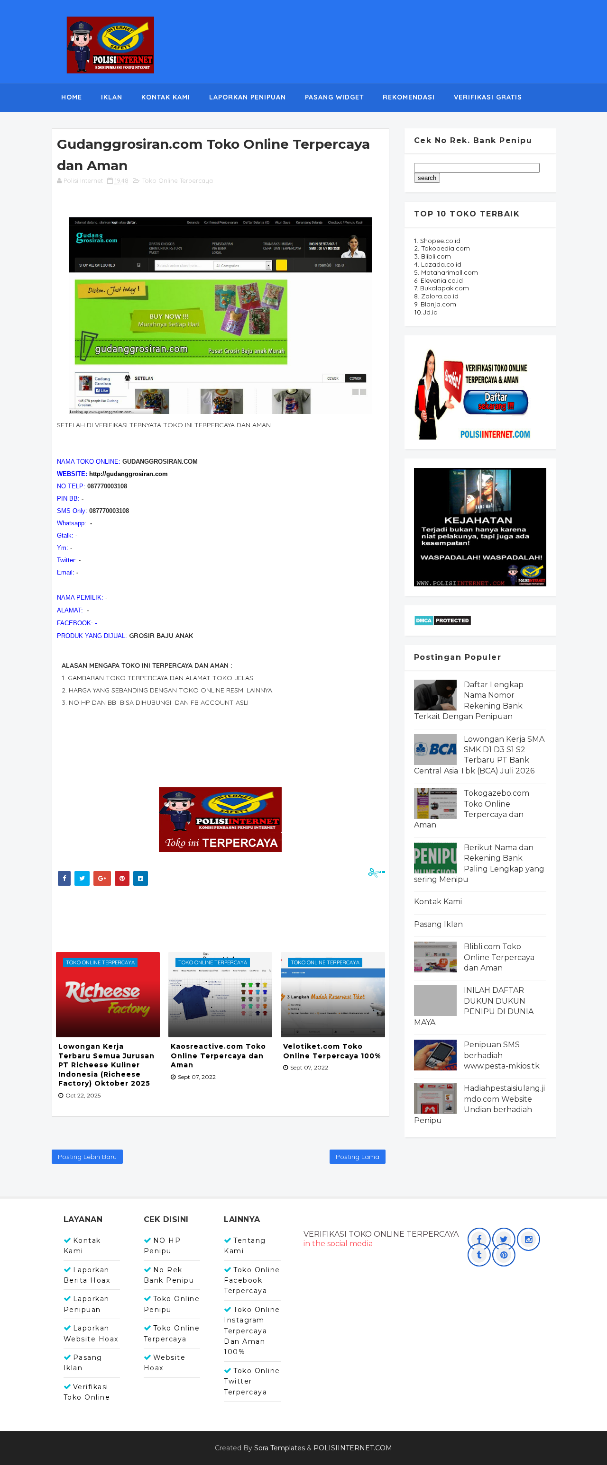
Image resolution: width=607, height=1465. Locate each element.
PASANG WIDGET (334, 97)
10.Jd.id (426, 312)
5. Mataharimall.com (446, 272)
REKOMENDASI (409, 97)
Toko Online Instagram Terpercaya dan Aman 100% (252, 1331)
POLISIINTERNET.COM (352, 1448)
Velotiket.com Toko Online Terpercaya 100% (332, 1051)
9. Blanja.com (435, 304)
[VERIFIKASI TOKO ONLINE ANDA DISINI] (473, 391)
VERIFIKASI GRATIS (488, 97)
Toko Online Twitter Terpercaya (252, 1381)
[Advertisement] (227, 916)
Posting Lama (357, 1156)
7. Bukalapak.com (441, 288)
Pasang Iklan (438, 924)
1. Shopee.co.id (437, 240)
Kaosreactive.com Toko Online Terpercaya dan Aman (218, 1055)
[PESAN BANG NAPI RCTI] (480, 526)
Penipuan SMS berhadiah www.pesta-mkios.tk (502, 1055)
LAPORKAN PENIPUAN (247, 97)
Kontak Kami (438, 901)
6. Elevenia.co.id (438, 280)
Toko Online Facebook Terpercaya (252, 1280)
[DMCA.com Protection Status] (442, 619)
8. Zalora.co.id (436, 296)
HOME (71, 97)
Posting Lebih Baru (87, 1156)
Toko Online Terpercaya (177, 180)
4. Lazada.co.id (437, 264)
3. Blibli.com (432, 256)
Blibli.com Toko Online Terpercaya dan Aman (499, 957)
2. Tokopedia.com (442, 248)
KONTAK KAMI (165, 97)
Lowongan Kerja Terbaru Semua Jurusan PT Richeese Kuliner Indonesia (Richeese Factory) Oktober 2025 (106, 1065)
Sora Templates (279, 1448)
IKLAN (111, 97)
